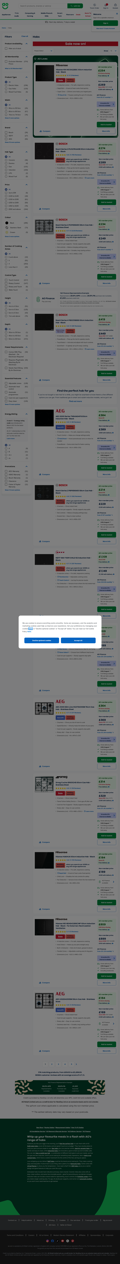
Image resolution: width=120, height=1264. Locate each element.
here (30, 629)
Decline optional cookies (41, 640)
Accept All (78, 640)
